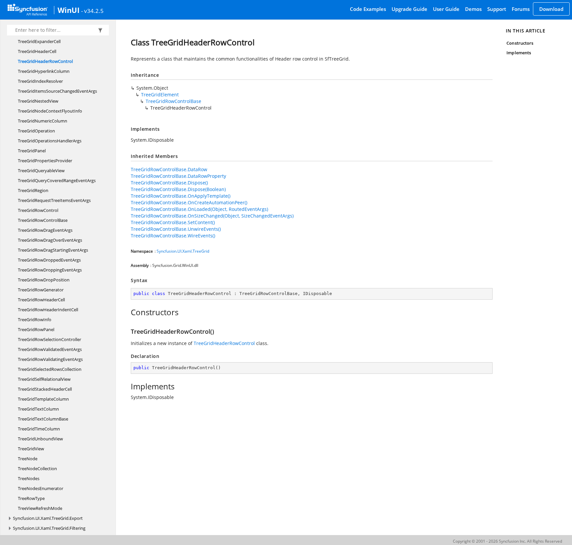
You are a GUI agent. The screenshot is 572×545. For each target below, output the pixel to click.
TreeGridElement (160, 94)
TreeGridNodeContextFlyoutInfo (50, 111)
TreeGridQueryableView (41, 170)
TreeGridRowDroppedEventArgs (49, 260)
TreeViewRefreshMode (40, 508)
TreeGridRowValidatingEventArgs (50, 359)
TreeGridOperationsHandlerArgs (49, 141)
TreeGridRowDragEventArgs (45, 230)
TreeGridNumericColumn (42, 121)
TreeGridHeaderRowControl (45, 61)
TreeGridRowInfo (34, 319)
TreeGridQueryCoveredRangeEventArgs (57, 180)
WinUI (68, 10)
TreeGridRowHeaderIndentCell (48, 310)
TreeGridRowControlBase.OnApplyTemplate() (180, 196)
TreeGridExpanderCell (39, 41)
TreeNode (27, 459)
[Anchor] (127, 312)
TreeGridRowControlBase (43, 220)
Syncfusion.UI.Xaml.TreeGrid (183, 251)
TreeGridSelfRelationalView (44, 379)
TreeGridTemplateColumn (43, 399)
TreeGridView (31, 449)
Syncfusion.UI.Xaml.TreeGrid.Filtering (49, 528)
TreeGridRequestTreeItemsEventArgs (54, 200)
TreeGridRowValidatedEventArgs (50, 349)
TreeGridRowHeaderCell (41, 300)
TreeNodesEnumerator (40, 488)
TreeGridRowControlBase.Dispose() (169, 182)
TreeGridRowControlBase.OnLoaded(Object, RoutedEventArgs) (199, 209)
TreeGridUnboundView (40, 439)
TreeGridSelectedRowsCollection (49, 369)
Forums (521, 9)
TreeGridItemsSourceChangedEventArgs (57, 91)
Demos (473, 9)
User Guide (446, 9)
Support (496, 9)
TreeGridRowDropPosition (44, 280)
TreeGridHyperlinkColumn (44, 71)
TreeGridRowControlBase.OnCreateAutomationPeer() (189, 202)
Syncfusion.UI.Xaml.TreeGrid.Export (48, 518)
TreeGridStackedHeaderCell (45, 389)
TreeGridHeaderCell (37, 51)
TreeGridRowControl (38, 210)
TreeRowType (31, 498)
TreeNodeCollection (37, 468)
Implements (518, 53)
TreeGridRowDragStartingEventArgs (53, 250)
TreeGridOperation (36, 131)
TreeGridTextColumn (38, 409)
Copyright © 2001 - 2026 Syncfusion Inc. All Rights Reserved (507, 541)
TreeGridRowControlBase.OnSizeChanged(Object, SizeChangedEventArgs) (212, 216)
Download (551, 9)
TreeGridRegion (33, 190)
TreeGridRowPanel (36, 329)
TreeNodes (28, 478)
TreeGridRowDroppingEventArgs (50, 270)
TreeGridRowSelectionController (49, 339)
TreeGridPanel (32, 151)
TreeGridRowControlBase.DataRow (169, 169)
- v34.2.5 (92, 10)
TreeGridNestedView (38, 101)
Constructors (519, 43)
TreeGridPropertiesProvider (45, 161)
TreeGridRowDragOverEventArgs (50, 240)
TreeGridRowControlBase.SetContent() (173, 222)
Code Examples (368, 9)
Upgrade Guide (409, 9)
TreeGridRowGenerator (41, 290)
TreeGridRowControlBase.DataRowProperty (178, 176)
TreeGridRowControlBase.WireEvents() (173, 235)
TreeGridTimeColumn (39, 429)
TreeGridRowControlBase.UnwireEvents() (176, 229)
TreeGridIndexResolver (40, 81)
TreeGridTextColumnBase (43, 419)
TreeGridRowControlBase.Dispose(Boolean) (178, 189)
